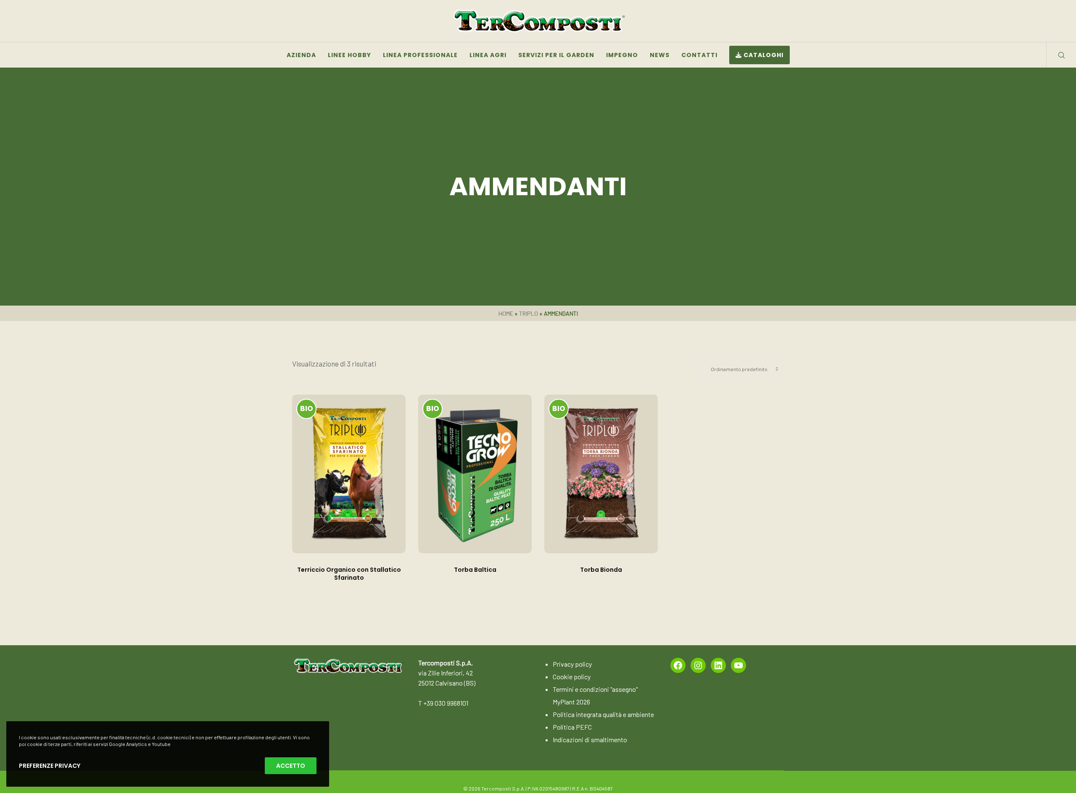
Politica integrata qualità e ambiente (603, 714)
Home (505, 313)
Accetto (290, 766)
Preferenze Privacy (49, 766)
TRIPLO (528, 313)
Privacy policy (572, 664)
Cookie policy (572, 676)
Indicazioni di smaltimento (590, 739)
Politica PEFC (572, 727)
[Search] (1056, 55)
